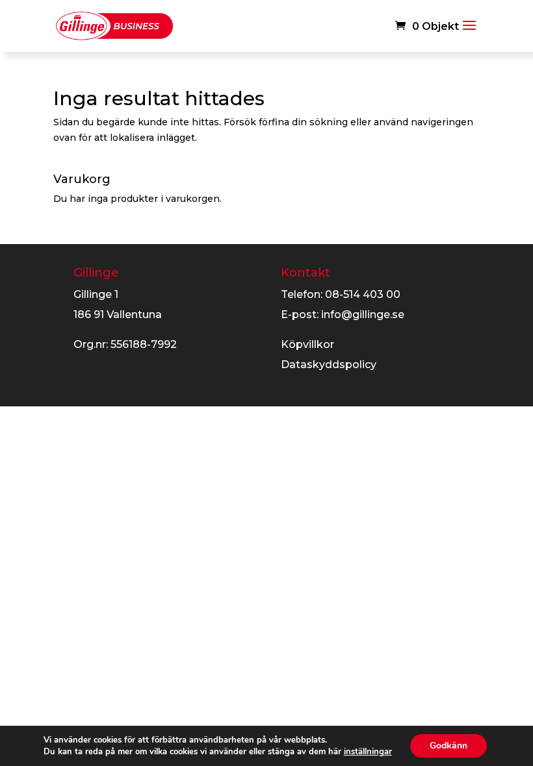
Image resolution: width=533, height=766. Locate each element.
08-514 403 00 (362, 294)
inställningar (368, 752)
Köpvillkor (307, 344)
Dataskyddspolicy (328, 364)
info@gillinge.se (362, 314)
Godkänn (448, 745)
